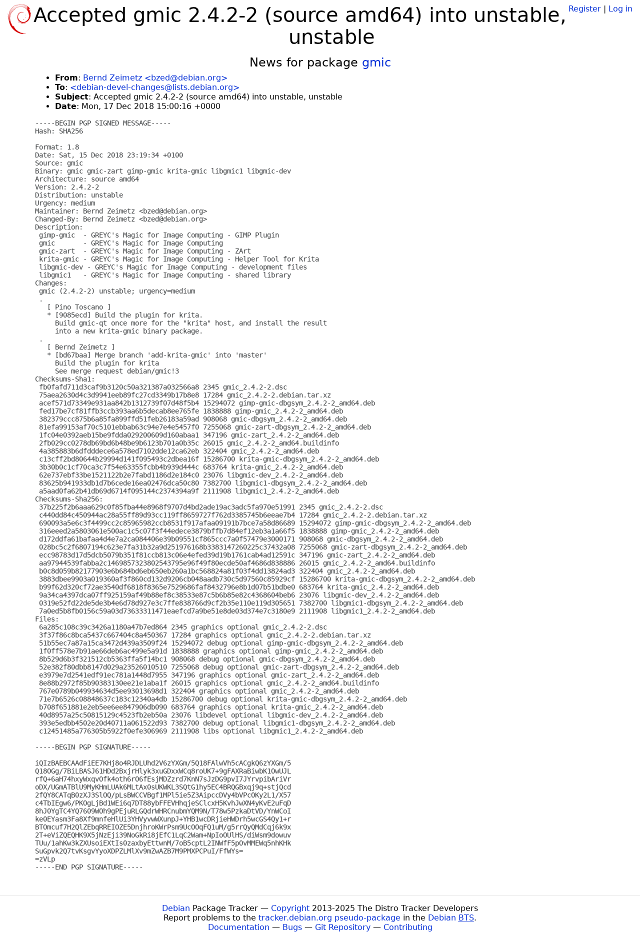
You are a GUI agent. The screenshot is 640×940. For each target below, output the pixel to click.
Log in (620, 9)
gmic (376, 63)
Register (584, 9)
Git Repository (342, 927)
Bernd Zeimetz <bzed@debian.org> (155, 77)
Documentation (239, 927)
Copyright (290, 908)
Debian (176, 908)
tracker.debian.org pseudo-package (329, 917)
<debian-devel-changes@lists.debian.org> (155, 87)
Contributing (408, 927)
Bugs (292, 927)
